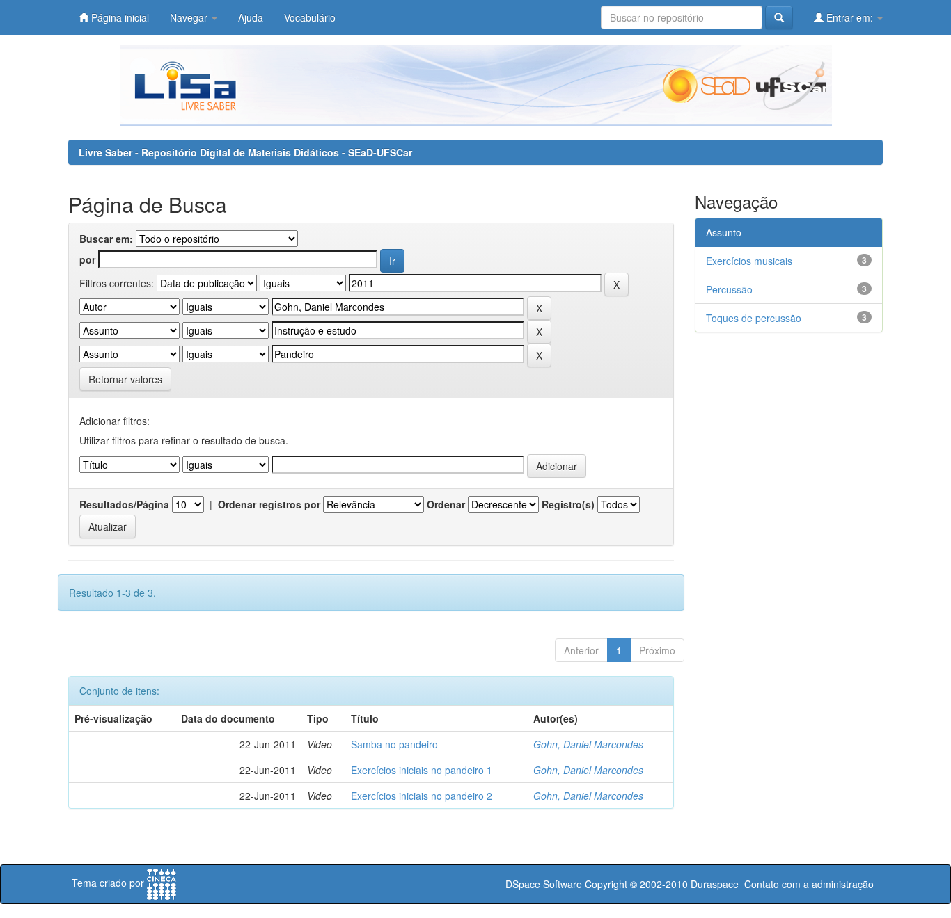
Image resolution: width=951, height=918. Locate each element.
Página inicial (118, 17)
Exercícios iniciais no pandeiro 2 (421, 796)
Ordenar (446, 504)
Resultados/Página (124, 504)
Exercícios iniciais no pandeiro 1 (421, 770)
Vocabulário (310, 17)
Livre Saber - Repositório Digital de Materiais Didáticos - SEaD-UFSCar (245, 152)
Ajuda (250, 17)
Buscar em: (106, 238)
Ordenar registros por (269, 504)
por (87, 259)
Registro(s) (568, 504)
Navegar (190, 17)
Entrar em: (850, 17)
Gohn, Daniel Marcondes (588, 744)
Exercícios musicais (749, 261)
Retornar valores (125, 379)
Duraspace (715, 884)
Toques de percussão (753, 318)
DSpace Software (543, 884)
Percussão (729, 289)
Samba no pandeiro (394, 744)
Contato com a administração (809, 884)
